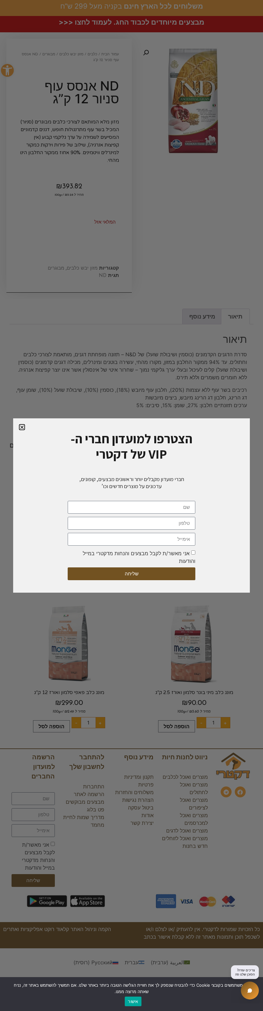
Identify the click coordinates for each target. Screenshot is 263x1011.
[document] (131, 505)
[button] (22, 427)
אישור (133, 1001)
